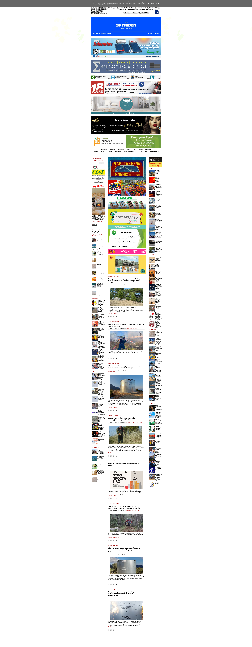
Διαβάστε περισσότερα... (113, 313)
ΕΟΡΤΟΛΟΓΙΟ (121, 149)
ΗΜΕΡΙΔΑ (130, 467)
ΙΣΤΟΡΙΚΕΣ (128, 153)
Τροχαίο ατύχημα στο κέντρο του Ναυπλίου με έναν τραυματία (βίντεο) (100, 272)
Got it (157, 3)
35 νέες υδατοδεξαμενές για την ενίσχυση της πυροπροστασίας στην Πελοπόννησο (124, 367)
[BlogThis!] (110, 316)
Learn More (151, 3)
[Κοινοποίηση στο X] (111, 316)
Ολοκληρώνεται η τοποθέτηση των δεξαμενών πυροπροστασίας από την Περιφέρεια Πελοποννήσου (124, 550)
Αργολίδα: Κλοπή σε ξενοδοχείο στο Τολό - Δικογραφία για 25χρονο (100, 259)
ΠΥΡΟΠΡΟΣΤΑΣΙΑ (133, 328)
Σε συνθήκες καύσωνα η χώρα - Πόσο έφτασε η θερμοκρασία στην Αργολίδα (100, 279)
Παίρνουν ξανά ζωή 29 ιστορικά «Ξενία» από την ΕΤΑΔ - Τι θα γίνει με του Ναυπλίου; (100, 240)
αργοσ (127, 467)
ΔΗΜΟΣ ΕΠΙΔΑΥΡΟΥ (143, 151)
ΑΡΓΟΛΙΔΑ (110, 151)
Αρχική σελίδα (120, 635)
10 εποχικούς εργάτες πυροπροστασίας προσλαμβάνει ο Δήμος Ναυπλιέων (121, 419)
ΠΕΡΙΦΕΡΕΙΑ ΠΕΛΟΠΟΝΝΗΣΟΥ (146, 153)
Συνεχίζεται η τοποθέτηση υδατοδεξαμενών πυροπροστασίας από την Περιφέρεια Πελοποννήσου (123, 593)
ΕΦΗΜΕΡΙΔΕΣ (112, 149)
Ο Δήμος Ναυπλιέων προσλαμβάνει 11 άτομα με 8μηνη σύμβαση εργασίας (100, 293)
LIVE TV (128, 149)
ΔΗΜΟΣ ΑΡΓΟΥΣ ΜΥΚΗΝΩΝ (130, 151)
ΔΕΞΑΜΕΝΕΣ (128, 554)
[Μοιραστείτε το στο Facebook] (113, 316)
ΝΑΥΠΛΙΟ (135, 153)
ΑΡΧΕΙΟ (134, 149)
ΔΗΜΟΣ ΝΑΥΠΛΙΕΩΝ (103, 153)
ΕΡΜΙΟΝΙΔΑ (120, 153)
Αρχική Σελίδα (104, 149)
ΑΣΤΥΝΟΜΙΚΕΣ (118, 151)
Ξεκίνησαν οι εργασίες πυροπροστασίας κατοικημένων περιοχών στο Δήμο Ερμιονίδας (124, 507)
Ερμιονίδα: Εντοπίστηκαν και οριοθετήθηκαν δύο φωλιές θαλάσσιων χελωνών (100, 266)
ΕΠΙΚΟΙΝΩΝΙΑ (148, 149)
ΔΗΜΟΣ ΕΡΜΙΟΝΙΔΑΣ (154, 151)
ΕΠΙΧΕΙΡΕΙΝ (112, 153)
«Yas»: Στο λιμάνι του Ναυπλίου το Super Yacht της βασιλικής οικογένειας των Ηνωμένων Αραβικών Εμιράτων (98, 247)
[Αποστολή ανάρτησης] (116, 316)
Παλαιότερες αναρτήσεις (138, 635)
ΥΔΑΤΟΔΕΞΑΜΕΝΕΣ (111, 371)
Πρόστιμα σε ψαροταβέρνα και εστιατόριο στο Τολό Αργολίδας (100, 253)
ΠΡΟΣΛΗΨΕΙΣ (132, 422)
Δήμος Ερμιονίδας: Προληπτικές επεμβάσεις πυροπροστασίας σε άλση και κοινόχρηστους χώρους (124, 280)
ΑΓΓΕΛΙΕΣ (96, 151)
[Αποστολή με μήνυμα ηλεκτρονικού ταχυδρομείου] (108, 316)
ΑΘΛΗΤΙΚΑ (103, 151)
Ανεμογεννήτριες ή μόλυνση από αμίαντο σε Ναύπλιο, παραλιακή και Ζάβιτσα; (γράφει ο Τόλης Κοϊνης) (98, 286)
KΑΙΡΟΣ (141, 149)
